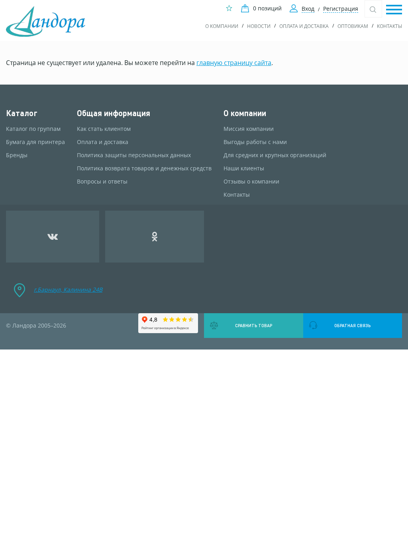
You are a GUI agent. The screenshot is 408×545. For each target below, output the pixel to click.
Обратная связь (352, 325)
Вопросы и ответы (102, 181)
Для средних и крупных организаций (275, 155)
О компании (221, 26)
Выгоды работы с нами (255, 142)
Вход (308, 8)
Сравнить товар (253, 325)
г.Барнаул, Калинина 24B (68, 289)
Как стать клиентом (104, 129)
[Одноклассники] (154, 237)
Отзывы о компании (251, 181)
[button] (394, 10)
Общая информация (113, 113)
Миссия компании (249, 129)
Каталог (21, 113)
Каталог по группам (33, 129)
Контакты (389, 26)
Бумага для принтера (35, 142)
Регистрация (340, 8)
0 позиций (267, 8)
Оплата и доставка (304, 26)
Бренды (16, 155)
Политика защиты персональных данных (134, 155)
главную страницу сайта (233, 62)
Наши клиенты (244, 168)
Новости (259, 26)
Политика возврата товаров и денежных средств (144, 168)
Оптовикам (352, 26)
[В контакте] (52, 237)
